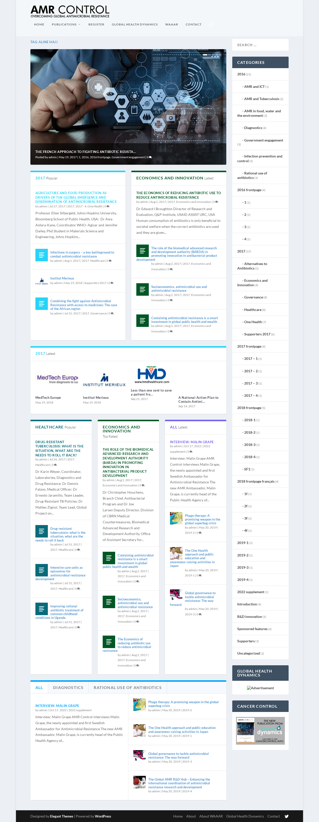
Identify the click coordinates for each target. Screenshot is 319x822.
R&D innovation (249, 616)
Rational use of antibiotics (252, 175)
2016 (85, 157)
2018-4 (249, 457)
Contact (194, 24)
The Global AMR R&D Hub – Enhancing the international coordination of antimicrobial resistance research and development (179, 783)
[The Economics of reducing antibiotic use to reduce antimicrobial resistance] (109, 642)
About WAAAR (211, 816)
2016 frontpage (100, 157)
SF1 (247, 469)
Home (39, 24)
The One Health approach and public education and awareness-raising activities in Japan (192, 558)
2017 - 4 (81, 206)
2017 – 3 (251, 383)
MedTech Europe (48, 398)
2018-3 (249, 444)
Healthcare (97, 261)
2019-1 (190, 575)
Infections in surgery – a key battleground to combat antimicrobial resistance (82, 254)
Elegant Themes (61, 816)
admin (53, 157)
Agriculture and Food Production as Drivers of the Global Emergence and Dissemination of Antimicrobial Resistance (76, 197)
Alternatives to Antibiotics (252, 266)
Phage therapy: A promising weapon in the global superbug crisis (202, 519)
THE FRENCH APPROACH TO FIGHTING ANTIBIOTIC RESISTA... (85, 152)
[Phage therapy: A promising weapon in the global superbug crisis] (176, 518)
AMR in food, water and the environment (259, 113)
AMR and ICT (254, 86)
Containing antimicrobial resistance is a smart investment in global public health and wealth (184, 320)
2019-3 (190, 614)
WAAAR (171, 24)
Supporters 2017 (95, 283)
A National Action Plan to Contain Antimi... (198, 399)
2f (245, 506)
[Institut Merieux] (41, 281)
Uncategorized (248, 653)
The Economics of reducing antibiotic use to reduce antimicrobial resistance (178, 195)
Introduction (247, 604)
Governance (98, 313)
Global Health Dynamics (135, 24)
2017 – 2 (251, 371)
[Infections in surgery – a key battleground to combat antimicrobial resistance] (41, 255)
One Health (94, 206)
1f (245, 494)
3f (245, 518)
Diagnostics (253, 128)
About (191, 816)
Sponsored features (252, 629)
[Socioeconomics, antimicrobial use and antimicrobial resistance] (142, 289)
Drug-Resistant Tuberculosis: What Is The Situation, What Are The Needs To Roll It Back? (59, 448)
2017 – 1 (251, 358)
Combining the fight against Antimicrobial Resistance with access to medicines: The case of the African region (83, 305)
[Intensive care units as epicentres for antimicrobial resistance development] (41, 570)
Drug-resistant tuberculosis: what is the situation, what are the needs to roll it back (60, 534)
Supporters (246, 641)
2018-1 (249, 420)
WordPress (103, 816)
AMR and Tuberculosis (261, 99)
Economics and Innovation (193, 202)
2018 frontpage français (255, 481)
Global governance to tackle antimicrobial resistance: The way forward (193, 598)
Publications (64, 24)
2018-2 (249, 432)
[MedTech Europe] (56, 379)
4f (245, 530)
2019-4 (187, 791)
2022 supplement (80, 710)
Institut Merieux (62, 278)
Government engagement (128, 157)
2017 (70, 206)
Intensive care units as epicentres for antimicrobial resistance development (60, 573)
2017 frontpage (249, 346)
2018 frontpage (249, 408)
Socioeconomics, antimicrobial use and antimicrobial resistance (179, 288)
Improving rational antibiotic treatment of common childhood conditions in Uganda (59, 612)
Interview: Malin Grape (192, 442)
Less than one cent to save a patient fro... (151, 392)
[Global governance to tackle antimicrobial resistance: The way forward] (176, 595)
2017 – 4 (251, 395)
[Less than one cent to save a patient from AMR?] (152, 375)
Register (96, 24)
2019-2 (190, 533)
